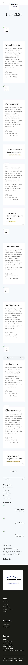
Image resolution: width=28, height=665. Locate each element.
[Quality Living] (14, 353)
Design (15, 337)
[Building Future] (14, 294)
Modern (15, 396)
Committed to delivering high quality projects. (15, 216)
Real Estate (6, 498)
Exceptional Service (13, 246)
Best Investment (19, 535)
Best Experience (19, 522)
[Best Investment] (8, 535)
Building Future (12, 305)
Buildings (15, 278)
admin (10, 72)
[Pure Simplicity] (14, 92)
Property (5, 495)
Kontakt (5, 611)
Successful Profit (12, 168)
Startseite (5, 602)
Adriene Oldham (19, 509)
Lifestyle (15, 135)
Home (12, 551)
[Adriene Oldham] (8, 510)
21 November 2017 (12, 74)
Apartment (7, 549)
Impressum (6, 624)
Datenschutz (6, 627)
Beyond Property (12, 45)
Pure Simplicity (12, 104)
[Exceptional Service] (14, 235)
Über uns (5, 604)
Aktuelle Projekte (7, 609)
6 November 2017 (19, 511)
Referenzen (6, 607)
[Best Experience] (8, 523)
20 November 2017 (19, 523)
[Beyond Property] (14, 34)
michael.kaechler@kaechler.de (15, 650)
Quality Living (11, 364)
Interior (15, 77)
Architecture (6, 488)
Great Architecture (13, 410)
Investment (6, 493)
